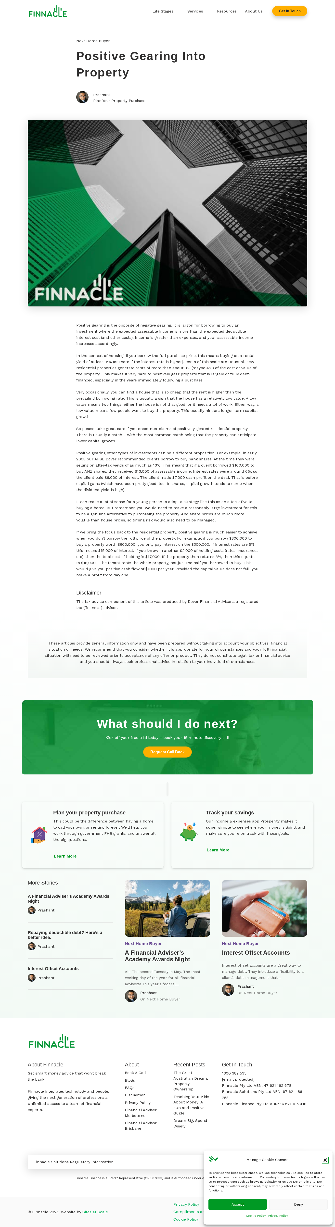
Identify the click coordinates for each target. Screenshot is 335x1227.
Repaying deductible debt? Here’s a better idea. (65, 935)
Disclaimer (135, 1095)
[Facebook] (281, 1042)
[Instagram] (290, 1042)
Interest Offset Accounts (53, 968)
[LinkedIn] (305, 1042)
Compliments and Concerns (199, 1211)
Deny (298, 1204)
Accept (238, 1204)
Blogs (130, 1080)
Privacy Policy (278, 1215)
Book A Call (135, 1072)
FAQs (129, 1087)
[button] (325, 1160)
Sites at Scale (95, 1212)
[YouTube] (297, 1042)
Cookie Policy (256, 1215)
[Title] (48, 11)
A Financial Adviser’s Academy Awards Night (68, 899)
